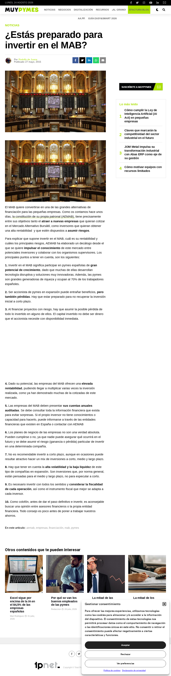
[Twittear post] (82, 60)
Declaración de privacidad (134, 670)
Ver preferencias (125, 663)
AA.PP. (81, 18)
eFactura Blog (139, 9)
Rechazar (125, 654)
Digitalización (83, 9)
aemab (30, 528)
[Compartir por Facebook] (75, 60)
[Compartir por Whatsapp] (96, 60)
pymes (75, 528)
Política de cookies (112, 670)
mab (67, 528)
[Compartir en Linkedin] (89, 60)
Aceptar (125, 645)
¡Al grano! (119, 9)
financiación (56, 528)
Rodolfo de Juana (28, 59)
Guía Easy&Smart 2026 (102, 18)
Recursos (102, 9)
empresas (42, 528)
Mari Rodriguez (17, 616)
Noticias (49, 9)
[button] (164, 604)
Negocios (64, 9)
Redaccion (56, 609)
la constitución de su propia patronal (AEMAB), (43, 216)
